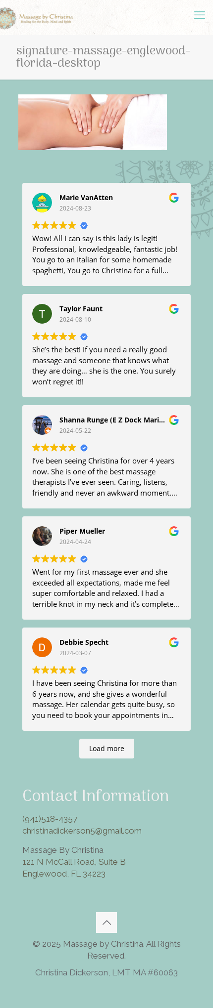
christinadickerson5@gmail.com (82, 831)
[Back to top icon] (106, 922)
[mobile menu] (199, 14)
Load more (106, 748)
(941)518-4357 (49, 819)
